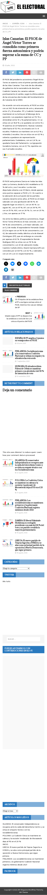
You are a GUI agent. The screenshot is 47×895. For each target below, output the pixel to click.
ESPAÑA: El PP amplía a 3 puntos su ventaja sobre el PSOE (29, 339)
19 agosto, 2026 (22, 513)
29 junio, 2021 (21, 343)
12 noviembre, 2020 (23, 376)
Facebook (10, 871)
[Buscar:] (23, 639)
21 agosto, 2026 (22, 492)
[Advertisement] (23, 609)
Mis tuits (6, 581)
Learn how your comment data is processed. (22, 453)
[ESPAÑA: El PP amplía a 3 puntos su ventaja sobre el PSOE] (8, 341)
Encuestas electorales (19, 285)
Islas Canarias (11, 290)
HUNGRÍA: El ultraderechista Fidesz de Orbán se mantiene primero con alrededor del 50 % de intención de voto (29, 370)
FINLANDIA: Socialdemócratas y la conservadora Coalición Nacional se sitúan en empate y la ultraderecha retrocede (29, 355)
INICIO (5, 844)
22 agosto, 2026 (22, 472)
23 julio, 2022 (10, 65)
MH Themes (23, 892)
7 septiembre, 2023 (23, 361)
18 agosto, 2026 (22, 533)
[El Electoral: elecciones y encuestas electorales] (23, 12)
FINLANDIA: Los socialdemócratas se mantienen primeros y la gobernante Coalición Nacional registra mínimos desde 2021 (29, 505)
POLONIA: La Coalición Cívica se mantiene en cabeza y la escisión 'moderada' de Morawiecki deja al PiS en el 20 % (22, 838)
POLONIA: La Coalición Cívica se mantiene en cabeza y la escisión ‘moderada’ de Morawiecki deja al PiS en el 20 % (29, 485)
